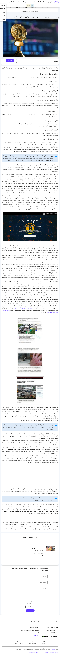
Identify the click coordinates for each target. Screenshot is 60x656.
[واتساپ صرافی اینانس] (32, 636)
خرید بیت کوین (32, 652)
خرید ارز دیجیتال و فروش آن (52, 630)
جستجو (10, 60)
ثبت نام (28, 5)
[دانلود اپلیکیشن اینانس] (44, 636)
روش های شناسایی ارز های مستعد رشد (23, 308)
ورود (32, 5)
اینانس (57, 17)
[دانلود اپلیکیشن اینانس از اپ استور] (54, 636)
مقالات (52, 17)
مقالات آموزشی (11, 1)
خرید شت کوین (28, 1)
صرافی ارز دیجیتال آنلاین (53, 627)
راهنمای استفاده (20, 1)
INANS (53, 649)
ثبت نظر (30, 610)
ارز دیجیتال (46, 17)
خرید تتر (47, 652)
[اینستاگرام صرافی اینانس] (37, 636)
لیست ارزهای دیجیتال (39, 1)
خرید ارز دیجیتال (48, 1)
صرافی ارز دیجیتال (54, 652)
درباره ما (4, 1)
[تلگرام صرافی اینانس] (35, 636)
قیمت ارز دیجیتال (54, 632)
